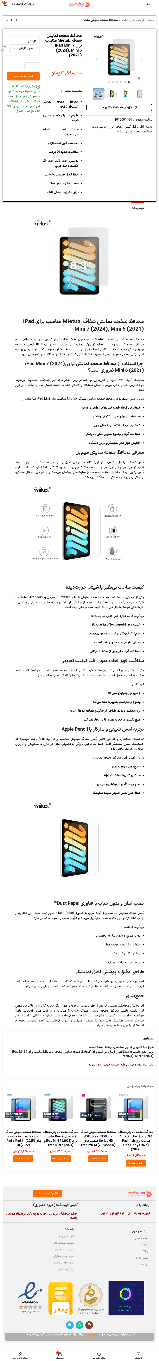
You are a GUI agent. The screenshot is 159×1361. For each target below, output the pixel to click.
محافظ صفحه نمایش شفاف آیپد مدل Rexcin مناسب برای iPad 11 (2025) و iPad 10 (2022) (23, 1139)
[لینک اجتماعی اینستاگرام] (89, 1325)
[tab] (137, 207)
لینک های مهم (140, 1232)
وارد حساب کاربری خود (110, 1064)
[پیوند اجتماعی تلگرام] (70, 1325)
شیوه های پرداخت (64, 1263)
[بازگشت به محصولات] (12, 20)
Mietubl (138, 126)
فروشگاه (143, 1245)
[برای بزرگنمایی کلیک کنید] (138, 78)
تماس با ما (142, 1258)
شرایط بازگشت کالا (64, 1243)
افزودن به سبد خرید (23, 76)
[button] (142, 59)
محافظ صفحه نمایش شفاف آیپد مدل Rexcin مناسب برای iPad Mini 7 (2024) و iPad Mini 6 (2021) (60, 1139)
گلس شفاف (123, 126)
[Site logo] (79, 3)
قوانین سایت (66, 1236)
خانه (151, 20)
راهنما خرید (67, 1230)
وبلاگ (145, 1251)
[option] (129, 82)
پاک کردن (3, 48)
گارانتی (32, 41)
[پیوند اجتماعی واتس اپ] (79, 1325)
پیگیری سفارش (66, 1270)
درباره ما (143, 1264)
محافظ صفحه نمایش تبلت (101, 20)
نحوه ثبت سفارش (64, 1250)
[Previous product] (16, 20)
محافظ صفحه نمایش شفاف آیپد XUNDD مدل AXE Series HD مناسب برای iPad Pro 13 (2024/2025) (98, 1139)
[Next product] (7, 20)
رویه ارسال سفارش (63, 1256)
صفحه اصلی (141, 1238)
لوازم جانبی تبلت (133, 20)
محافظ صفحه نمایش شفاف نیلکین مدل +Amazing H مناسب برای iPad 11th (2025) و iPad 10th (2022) (135, 1141)
